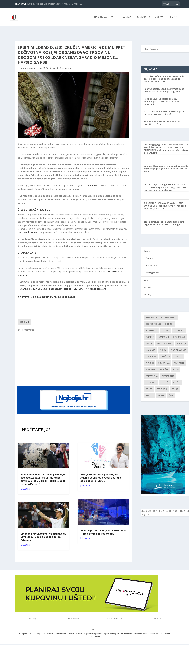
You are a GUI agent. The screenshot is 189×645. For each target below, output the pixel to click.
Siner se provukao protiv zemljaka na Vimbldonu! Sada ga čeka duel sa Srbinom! (43, 537)
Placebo (150, 369)
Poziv (176, 369)
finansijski (152, 330)
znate (161, 395)
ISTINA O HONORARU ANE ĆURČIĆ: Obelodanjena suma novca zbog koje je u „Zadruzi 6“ (165, 206)
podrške (163, 369)
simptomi (151, 382)
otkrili (150, 363)
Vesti (114, 17)
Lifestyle (148, 258)
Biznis (173, 17)
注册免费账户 (150, 203)
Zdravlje (160, 17)
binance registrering (154, 184)
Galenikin (179, 330)
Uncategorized (151, 272)
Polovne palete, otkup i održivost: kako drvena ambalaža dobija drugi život (164, 90)
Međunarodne (164, 343)
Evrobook (100, 634)
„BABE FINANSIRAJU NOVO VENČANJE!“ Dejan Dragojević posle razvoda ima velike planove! (165, 187)
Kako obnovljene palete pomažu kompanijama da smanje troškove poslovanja (161, 101)
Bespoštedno (153, 324)
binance (148, 166)
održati (165, 356)
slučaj (176, 382)
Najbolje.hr (22, 634)
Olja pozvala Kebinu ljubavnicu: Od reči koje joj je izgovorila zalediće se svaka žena (166, 169)
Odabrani (151, 356)
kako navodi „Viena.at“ (28, 232)
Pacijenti (179, 363)
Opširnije (24, 322)
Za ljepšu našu (35, 634)
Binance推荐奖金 (152, 144)
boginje (169, 324)
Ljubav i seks (143, 17)
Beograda (151, 317)
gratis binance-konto (155, 221)
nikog (163, 350)
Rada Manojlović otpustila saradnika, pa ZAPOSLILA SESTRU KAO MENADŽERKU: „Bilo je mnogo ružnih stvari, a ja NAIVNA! (166, 148)
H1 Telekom (48, 634)
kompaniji (163, 337)
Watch (149, 395)
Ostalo (178, 356)
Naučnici (151, 350)
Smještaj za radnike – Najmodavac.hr (132, 634)
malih (149, 343)
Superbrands (60, 634)
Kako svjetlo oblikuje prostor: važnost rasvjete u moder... (54, 3)
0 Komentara (66, 68)
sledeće (165, 382)
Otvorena (164, 363)
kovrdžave (179, 337)
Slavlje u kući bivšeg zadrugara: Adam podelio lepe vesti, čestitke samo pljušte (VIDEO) (100, 477)
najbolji (181, 343)
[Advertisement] (74, 358)
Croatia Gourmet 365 (76, 634)
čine (171, 395)
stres (149, 389)
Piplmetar (110, 634)
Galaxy (166, 330)
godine (150, 337)
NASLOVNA (100, 17)
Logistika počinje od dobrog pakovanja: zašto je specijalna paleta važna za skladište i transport (164, 79)
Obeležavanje (178, 350)
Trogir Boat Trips (168, 510)
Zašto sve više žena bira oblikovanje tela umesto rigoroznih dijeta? (165, 113)
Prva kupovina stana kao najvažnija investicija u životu (162, 122)
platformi (90, 185)
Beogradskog (168, 317)
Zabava (126, 17)
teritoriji (161, 389)
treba (175, 389)
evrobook (32, 68)
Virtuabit (90, 634)
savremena (168, 376)
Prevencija (152, 376)
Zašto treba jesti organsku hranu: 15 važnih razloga (164, 223)
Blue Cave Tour (149, 510)
